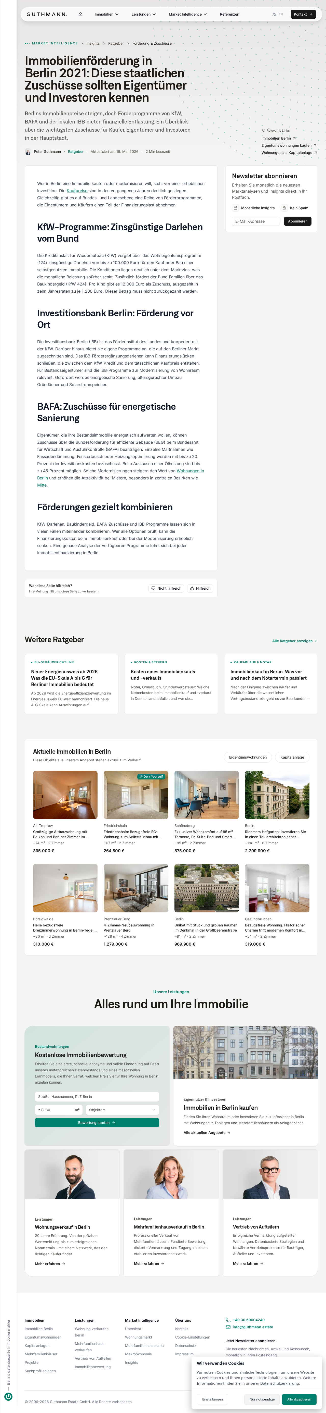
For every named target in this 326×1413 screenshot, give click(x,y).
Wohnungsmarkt (138, 1337)
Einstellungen (212, 1399)
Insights (93, 43)
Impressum (184, 1354)
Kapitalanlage (292, 757)
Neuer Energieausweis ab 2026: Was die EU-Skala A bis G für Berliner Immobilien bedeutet (65, 678)
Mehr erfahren (47, 1263)
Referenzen (229, 14)
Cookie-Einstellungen (192, 1337)
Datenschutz (185, 1345)
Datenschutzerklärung (279, 1383)
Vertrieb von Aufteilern (93, 1358)
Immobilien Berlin (39, 1329)
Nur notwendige (262, 1399)
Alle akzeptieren (299, 1399)
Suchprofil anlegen (40, 1371)
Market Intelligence (185, 14)
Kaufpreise (77, 190)
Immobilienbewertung (93, 1367)
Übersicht (133, 1329)
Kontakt (300, 14)
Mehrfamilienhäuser (41, 1354)
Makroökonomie (138, 1354)
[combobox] (97, 1097)
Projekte (31, 1362)
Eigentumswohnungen (248, 757)
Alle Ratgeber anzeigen (292, 641)
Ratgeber (116, 43)
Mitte (42, 485)
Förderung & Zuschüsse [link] (152, 43)
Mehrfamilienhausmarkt (144, 1345)
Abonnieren (297, 221)
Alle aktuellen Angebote (204, 1132)
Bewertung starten (94, 1122)
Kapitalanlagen (37, 1345)
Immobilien (104, 14)
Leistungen (141, 14)
